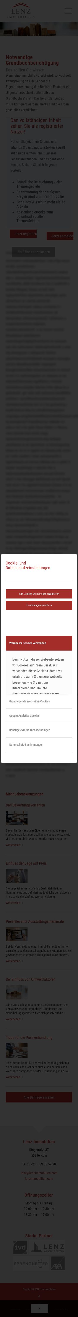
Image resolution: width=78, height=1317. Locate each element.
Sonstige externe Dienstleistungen (29, 730)
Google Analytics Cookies (24, 715)
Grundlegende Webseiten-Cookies (29, 701)
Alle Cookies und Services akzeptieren (39, 593)
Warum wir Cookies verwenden (27, 643)
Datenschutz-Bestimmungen (26, 744)
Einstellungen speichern (39, 605)
